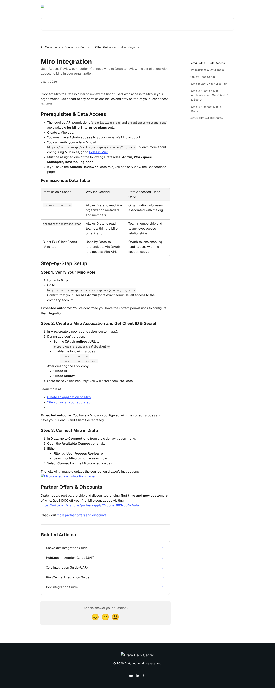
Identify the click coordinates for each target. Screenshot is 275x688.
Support (226, 6)
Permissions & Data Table (207, 70)
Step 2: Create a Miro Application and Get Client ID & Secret (209, 95)
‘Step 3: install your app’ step (68, 402)
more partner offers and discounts (81, 515)
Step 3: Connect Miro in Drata (206, 109)
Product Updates (204, 6)
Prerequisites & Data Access (207, 63)
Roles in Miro (98, 152)
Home (184, 6)
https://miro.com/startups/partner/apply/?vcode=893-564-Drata (90, 505)
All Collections (50, 47)
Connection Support (77, 47)
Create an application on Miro (69, 397)
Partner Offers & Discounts (206, 118)
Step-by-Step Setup (202, 77)
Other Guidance (105, 47)
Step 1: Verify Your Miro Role (209, 84)
